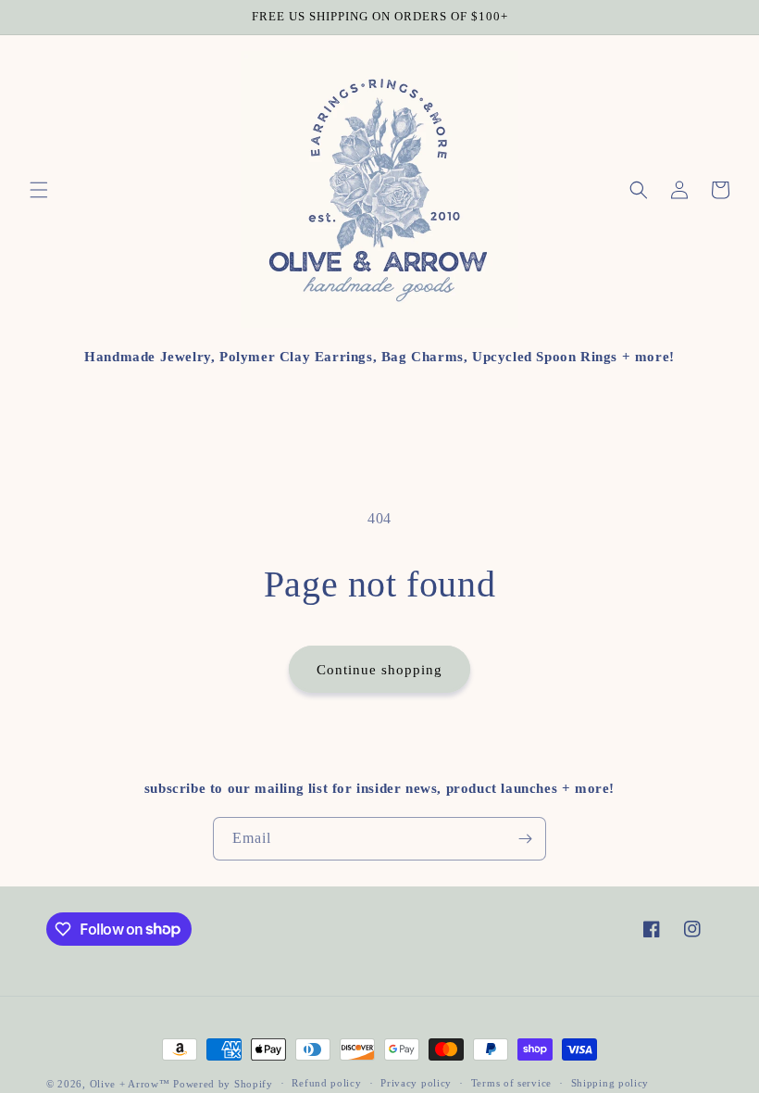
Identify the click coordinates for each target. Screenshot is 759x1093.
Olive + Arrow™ (130, 1083)
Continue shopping (379, 669)
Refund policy (326, 1082)
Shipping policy (610, 1082)
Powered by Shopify (223, 1083)
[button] (39, 190)
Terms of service (511, 1082)
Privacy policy (416, 1082)
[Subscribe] (524, 839)
